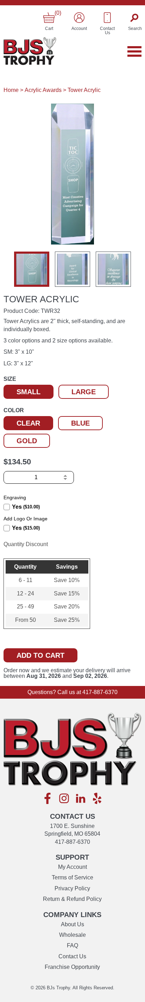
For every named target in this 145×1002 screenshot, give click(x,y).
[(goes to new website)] (47, 799)
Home (11, 90)
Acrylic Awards (43, 90)
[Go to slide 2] (72, 269)
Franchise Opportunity (72, 967)
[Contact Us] (107, 17)
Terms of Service (72, 877)
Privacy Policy (72, 888)
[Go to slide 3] (113, 269)
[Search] (135, 17)
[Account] (79, 17)
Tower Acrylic (84, 90)
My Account (72, 867)
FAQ (72, 945)
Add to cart (40, 655)
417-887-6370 (100, 692)
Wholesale (72, 935)
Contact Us (72, 956)
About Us (72, 924)
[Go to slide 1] (31, 269)
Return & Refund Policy (72, 899)
